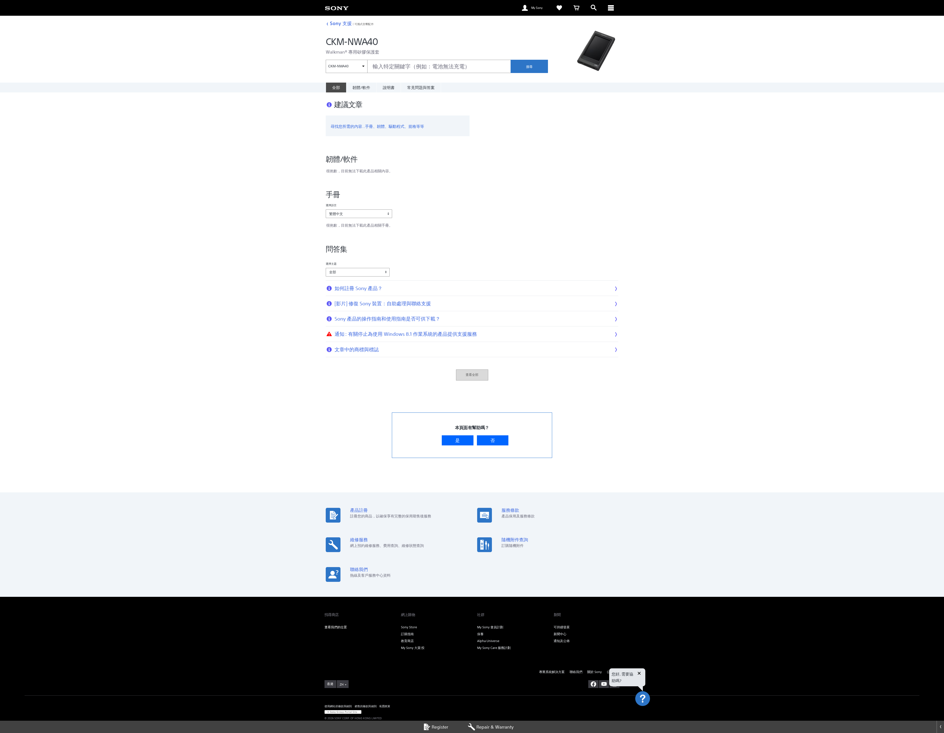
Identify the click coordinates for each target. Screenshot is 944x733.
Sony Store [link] (409, 627)
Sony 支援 (341, 23)
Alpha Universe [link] (488, 641)
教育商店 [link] (407, 641)
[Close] (940, 727)
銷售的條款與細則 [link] (366, 706)
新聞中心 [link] (560, 634)
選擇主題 (331, 263)
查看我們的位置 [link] (335, 627)
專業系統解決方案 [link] (552, 672)
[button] (648, 712)
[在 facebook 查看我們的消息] (593, 684)
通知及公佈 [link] (562, 641)
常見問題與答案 (421, 87)
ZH (341, 684)
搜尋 (529, 67)
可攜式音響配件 (364, 24)
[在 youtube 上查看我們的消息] (604, 684)
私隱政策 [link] (384, 706)
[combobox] (418, 66)
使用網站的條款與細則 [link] (338, 706)
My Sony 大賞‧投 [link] (413, 648)
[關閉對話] (639, 674)
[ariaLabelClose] (611, 8)
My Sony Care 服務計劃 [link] (494, 648)
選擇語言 (331, 205)
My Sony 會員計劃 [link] (490, 627)
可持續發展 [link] (562, 627)
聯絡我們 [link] (576, 672)
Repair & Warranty (495, 727)
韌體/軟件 (361, 87)
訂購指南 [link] (407, 634)
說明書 (389, 87)
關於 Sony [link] (594, 672)
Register (440, 727)
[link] (336, 7)
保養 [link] (480, 634)
